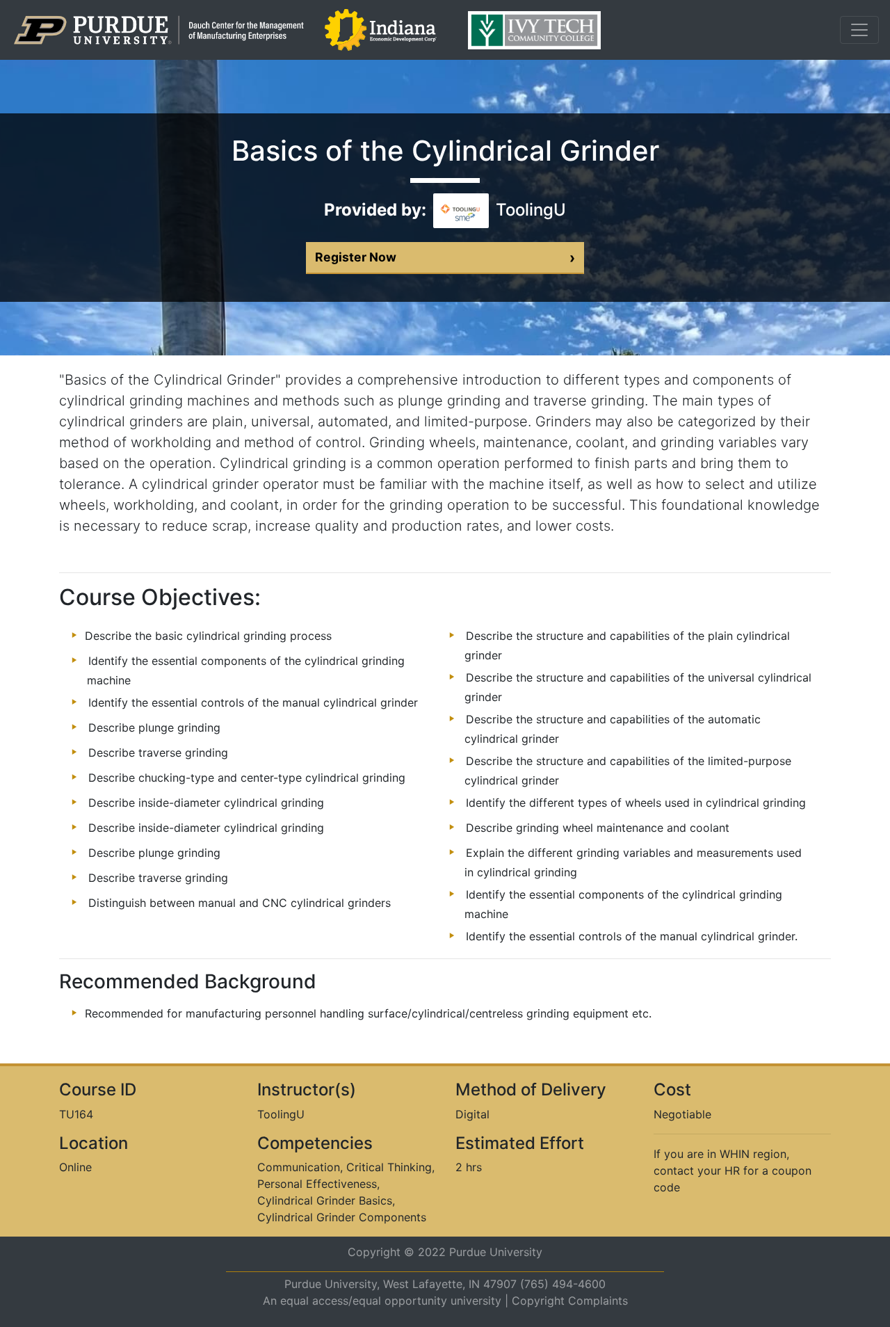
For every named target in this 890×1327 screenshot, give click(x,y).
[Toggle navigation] (859, 30)
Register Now (445, 257)
